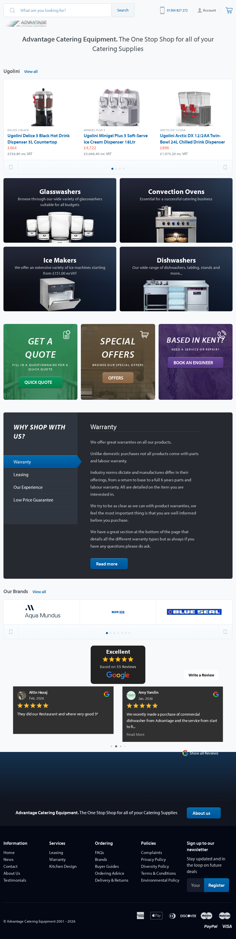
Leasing (21, 474)
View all (31, 71)
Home (9, 852)
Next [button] (225, 167)
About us (201, 813)
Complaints (151, 852)
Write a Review (201, 675)
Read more (106, 564)
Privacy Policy (153, 859)
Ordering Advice (109, 873)
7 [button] (129, 633)
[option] (42, 119)
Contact (10, 866)
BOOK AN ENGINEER (193, 362)
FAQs (99, 852)
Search (123, 10)
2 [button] (116, 169)
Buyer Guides (107, 866)
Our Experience (28, 487)
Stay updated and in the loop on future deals (206, 865)
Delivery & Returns (111, 880)
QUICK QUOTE (38, 382)
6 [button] (126, 633)
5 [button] (122, 633)
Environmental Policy (160, 880)
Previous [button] (11, 167)
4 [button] (124, 169)
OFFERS (115, 378)
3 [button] (120, 169)
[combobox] (69, 10)
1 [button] (112, 169)
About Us (11, 873)
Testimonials (14, 880)
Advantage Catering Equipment (31, 921)
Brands (101, 859)
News (8, 859)
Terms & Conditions (158, 873)
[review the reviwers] (23, 695)
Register (218, 885)
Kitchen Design (63, 866)
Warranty (22, 462)
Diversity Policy (155, 866)
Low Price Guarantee (33, 500)
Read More (53, 734)
